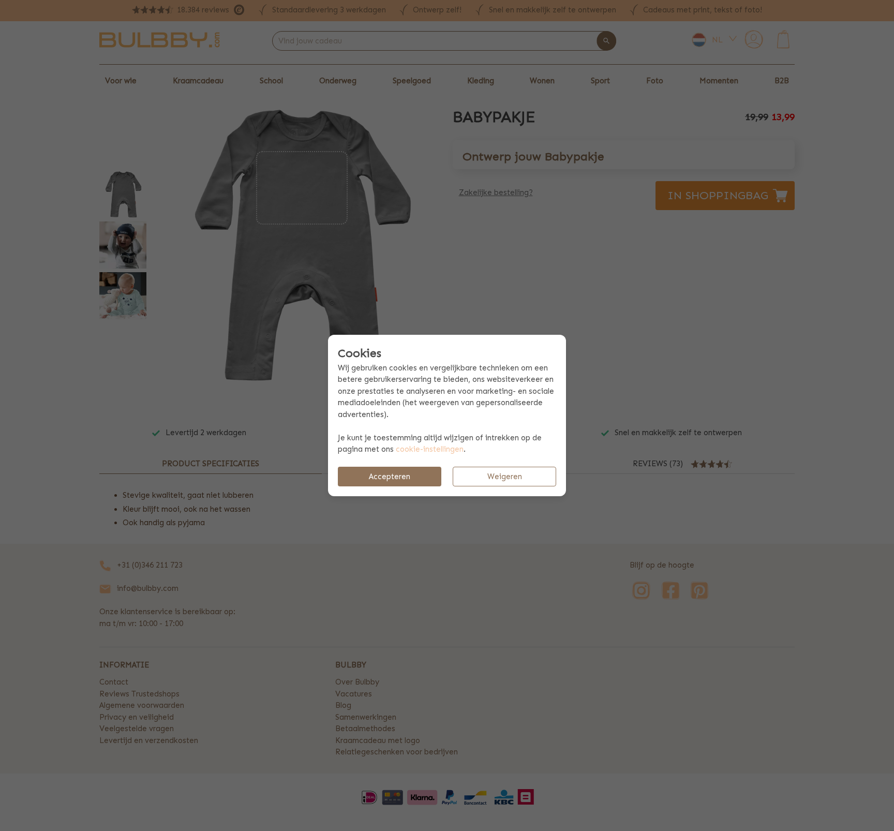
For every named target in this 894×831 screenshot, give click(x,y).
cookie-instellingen (430, 449)
